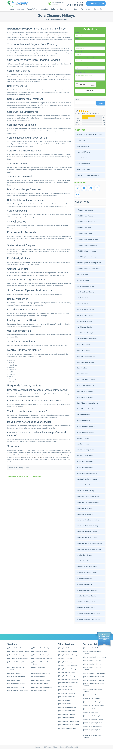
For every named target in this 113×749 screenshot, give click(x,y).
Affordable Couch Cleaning (85, 216)
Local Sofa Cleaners (83, 438)
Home (11, 9)
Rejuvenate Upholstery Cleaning (49, 35)
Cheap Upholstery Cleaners (85, 391)
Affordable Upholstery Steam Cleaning (88, 268)
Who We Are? (32, 9)
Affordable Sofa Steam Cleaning (87, 245)
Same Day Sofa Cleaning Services (87, 590)
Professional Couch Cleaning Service (88, 496)
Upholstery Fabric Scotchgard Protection (89, 134)
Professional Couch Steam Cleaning (88, 502)
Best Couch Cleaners (83, 274)
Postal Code (79, 51)
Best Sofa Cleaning (82, 304)
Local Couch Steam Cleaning (85, 432)
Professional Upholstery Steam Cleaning (89, 549)
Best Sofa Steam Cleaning (85, 315)
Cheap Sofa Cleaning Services (86, 380)
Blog (75, 9)
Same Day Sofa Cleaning (84, 584)
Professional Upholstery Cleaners (87, 532)
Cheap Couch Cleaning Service (86, 356)
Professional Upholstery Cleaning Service (89, 543)
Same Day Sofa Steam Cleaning (86, 596)
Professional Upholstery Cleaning (87, 537)
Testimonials (85, 9)
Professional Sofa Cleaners (85, 508)
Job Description (80, 72)
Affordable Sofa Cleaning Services (87, 239)
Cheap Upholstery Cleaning (85, 397)
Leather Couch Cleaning (84, 169)
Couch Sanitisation (82, 158)
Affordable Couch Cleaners (85, 210)
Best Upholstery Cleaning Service (87, 333)
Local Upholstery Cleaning (85, 467)
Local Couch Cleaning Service (85, 426)
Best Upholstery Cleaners (84, 321)
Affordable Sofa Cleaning (84, 233)
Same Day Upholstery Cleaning (86, 608)
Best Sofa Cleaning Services (85, 309)
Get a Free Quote (97, 3)
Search (77, 100)
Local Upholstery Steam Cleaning (87, 479)
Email (77, 39)
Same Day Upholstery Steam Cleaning (88, 619)
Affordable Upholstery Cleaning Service (89, 263)
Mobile (77, 45)
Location (44, 9)
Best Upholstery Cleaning (84, 327)
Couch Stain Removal (83, 164)
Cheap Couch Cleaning (83, 350)
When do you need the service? (84, 58)
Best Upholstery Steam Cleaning (86, 339)
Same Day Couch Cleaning (84, 561)
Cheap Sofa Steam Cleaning (85, 385)
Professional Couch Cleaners (85, 485)
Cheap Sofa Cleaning (83, 374)
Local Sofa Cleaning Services (85, 450)
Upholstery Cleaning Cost (60, 9)
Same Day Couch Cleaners (84, 555)
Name (77, 32)
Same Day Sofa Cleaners (84, 578)
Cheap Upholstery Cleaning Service (87, 403)
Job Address (79, 65)
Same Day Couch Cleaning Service (87, 567)
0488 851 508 (75, 4)
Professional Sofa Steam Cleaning (87, 526)
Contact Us (98, 9)
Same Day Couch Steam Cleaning (87, 572)
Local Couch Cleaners (83, 415)
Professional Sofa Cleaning (85, 514)
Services (20, 9)
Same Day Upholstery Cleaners (86, 602)
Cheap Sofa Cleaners (83, 368)
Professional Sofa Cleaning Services (88, 520)
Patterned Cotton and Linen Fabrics (88, 175)
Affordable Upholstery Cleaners (86, 251)
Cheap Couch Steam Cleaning (85, 362)
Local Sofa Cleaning (83, 444)
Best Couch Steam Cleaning (85, 292)
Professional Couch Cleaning (85, 491)
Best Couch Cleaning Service (85, 286)
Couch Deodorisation (83, 146)
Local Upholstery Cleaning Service (87, 473)
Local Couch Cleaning (83, 420)
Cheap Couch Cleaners (83, 344)
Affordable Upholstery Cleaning (86, 257)
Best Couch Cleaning (83, 280)
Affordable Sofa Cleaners (84, 228)
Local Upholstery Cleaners (85, 461)
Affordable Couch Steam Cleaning (87, 222)
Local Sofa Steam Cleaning (85, 456)
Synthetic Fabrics (82, 140)
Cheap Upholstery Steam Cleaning (87, 409)
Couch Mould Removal (83, 152)
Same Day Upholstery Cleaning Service (88, 613)
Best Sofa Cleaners (82, 298)
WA (51, 19)
